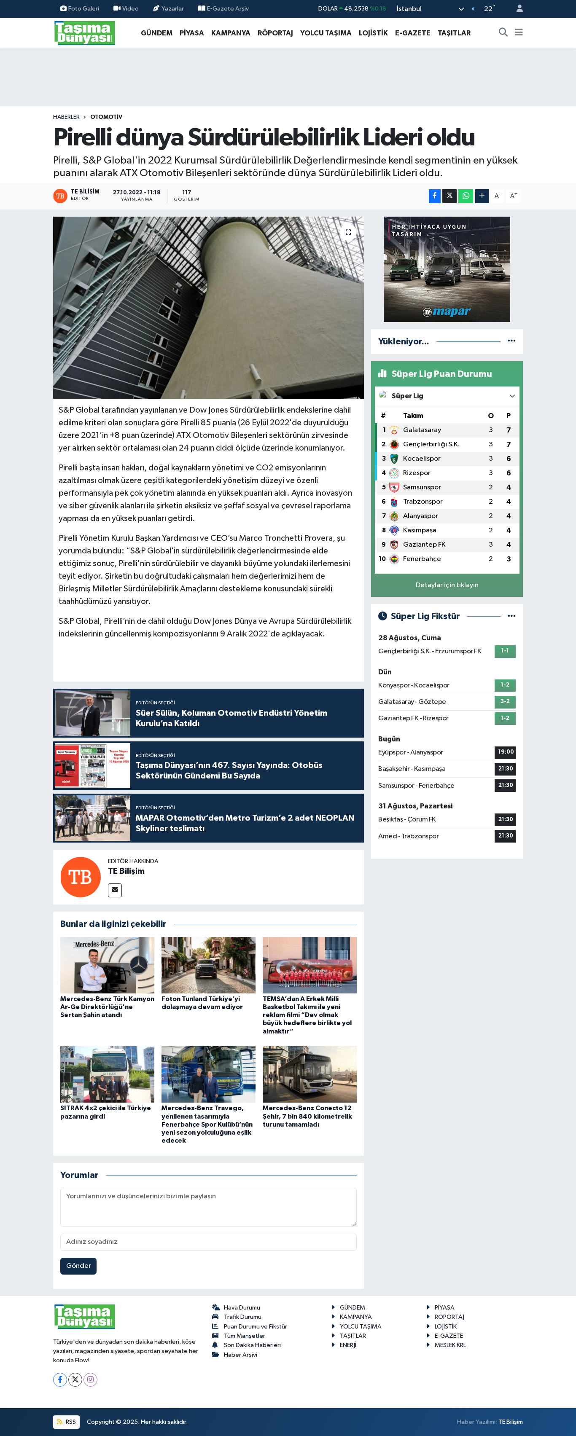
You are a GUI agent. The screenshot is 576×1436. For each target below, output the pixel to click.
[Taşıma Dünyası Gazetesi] (84, 33)
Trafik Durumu (242, 1317)
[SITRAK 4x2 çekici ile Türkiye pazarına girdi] (107, 1074)
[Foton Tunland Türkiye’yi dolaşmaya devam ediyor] (208, 965)
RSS (70, 1422)
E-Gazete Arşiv (228, 8)
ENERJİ (348, 1345)
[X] (75, 1380)
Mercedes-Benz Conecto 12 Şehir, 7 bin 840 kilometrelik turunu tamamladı (307, 1116)
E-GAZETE (413, 33)
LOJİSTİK (373, 33)
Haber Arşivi (240, 1355)
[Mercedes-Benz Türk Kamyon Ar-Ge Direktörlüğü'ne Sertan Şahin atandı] (107, 965)
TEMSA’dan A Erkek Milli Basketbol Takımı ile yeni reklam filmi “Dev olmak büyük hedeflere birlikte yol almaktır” (307, 1015)
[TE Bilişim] (80, 876)
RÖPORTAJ (275, 33)
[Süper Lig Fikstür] (512, 616)
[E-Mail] (115, 890)
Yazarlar (172, 8)
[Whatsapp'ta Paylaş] (465, 196)
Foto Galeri (83, 8)
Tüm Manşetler (244, 1336)
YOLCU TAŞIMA (326, 33)
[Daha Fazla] (482, 196)
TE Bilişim (126, 871)
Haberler (66, 117)
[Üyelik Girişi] (516, 9)
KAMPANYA (230, 33)
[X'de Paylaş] (449, 196)
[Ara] (503, 33)
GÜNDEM (156, 33)
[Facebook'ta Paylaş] (435, 196)
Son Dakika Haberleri (252, 1345)
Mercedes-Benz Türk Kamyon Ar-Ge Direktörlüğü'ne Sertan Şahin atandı (107, 1007)
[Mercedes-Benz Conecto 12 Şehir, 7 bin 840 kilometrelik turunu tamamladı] (310, 1074)
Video (130, 8)
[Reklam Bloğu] (447, 269)
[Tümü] (512, 341)
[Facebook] (60, 1380)
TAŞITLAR (454, 33)
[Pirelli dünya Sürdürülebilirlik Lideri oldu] (208, 308)
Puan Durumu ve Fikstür (255, 1326)
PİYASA (192, 33)
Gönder (78, 1266)
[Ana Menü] (519, 33)
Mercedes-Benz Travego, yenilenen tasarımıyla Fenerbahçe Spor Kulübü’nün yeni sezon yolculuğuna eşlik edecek (207, 1124)
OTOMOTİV (106, 117)
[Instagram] (90, 1380)
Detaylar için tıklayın (447, 585)
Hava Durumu (242, 1307)
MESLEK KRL (450, 1345)
